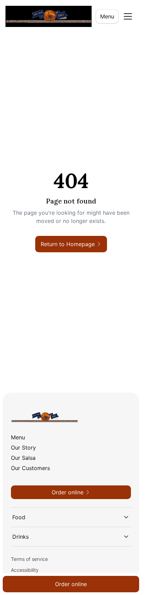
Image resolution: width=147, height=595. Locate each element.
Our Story (23, 447)
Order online (71, 584)
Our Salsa (23, 457)
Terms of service (29, 559)
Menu (107, 16)
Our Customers (30, 468)
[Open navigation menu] (128, 16)
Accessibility (25, 570)
